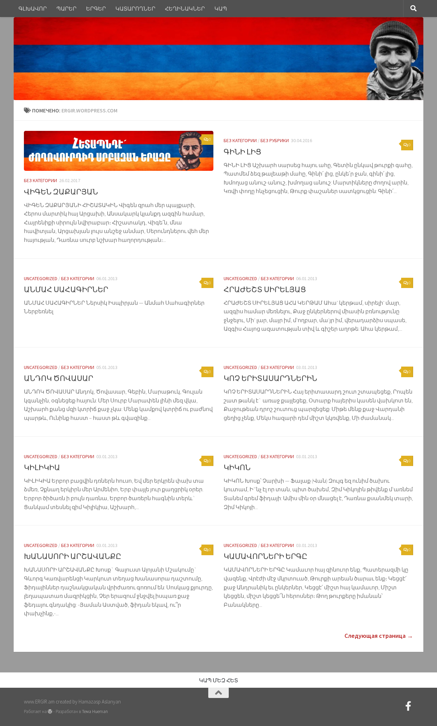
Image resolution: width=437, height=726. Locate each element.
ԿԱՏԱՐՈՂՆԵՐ (135, 8)
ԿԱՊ (220, 8)
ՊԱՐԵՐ (66, 8)
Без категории (40, 180)
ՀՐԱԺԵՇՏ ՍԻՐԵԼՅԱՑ (265, 289)
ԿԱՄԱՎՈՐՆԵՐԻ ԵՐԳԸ (265, 556)
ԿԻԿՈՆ (237, 467)
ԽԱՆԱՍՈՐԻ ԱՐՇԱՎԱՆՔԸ (72, 556)
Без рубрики (274, 140)
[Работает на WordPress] (50, 711)
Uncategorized (40, 278)
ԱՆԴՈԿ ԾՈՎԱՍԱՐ (58, 378)
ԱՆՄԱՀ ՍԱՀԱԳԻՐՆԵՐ (66, 289)
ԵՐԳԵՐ (96, 8)
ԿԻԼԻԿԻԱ (42, 467)
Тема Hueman (95, 711)
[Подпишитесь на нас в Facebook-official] (408, 706)
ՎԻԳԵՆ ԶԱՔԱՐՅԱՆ (61, 191)
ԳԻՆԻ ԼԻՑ (242, 151)
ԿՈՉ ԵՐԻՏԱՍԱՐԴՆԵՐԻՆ (270, 378)
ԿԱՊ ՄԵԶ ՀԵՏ (218, 680)
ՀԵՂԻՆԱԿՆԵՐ (185, 8)
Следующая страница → (378, 636)
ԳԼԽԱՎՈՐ (32, 8)
